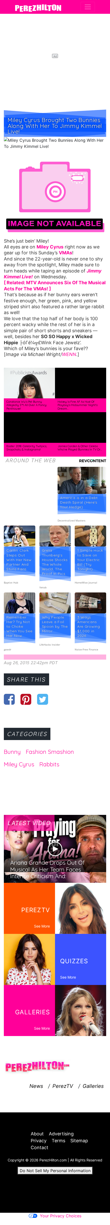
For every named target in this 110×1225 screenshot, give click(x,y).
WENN (69, 354)
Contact (39, 1147)
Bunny (12, 751)
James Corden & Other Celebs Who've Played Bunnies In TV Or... (80, 447)
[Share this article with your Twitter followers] (42, 699)
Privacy (39, 1140)
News (36, 1086)
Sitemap (79, 1140)
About (37, 1133)
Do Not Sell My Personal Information (55, 1170)
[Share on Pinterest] (25, 699)
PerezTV (62, 1086)
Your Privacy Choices (60, 1215)
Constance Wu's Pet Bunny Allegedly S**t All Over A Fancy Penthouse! (26, 405)
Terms (58, 1140)
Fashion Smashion (50, 751)
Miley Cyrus (19, 764)
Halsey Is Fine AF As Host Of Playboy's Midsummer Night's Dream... (77, 405)
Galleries (93, 1086)
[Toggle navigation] (88, 7)
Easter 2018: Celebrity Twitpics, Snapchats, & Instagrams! (26, 447)
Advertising (61, 1133)
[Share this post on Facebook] (9, 699)
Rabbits (49, 764)
